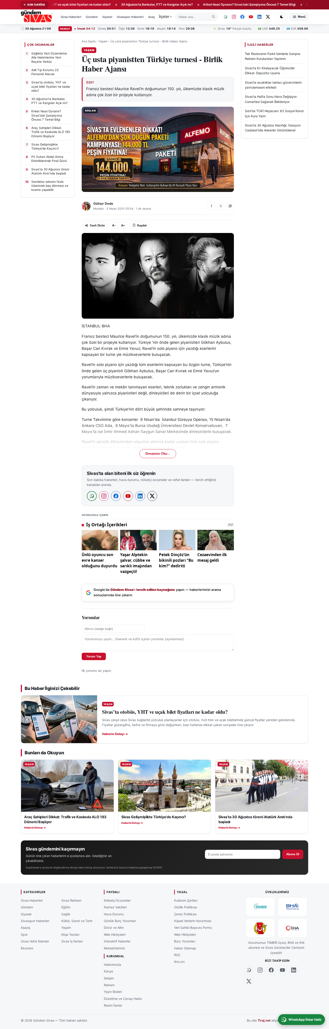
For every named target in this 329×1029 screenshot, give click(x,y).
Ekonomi (27, 948)
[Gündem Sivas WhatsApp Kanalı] (225, 16)
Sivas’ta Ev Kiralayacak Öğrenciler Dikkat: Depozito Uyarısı (270, 70)
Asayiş (152, 17)
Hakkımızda (112, 964)
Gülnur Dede (103, 204)
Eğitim (65, 907)
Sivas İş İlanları (72, 941)
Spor (24, 934)
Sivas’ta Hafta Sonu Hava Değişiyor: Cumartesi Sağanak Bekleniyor (271, 99)
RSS (177, 955)
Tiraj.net (264, 1020)
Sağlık (65, 914)
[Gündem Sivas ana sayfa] (37, 17)
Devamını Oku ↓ (157, 453)
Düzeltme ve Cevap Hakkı (123, 998)
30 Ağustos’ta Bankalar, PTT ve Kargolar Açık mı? (128, 4)
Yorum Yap (93, 656)
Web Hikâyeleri (115, 934)
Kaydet (142, 225)
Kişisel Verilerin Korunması (192, 921)
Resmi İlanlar (113, 1005)
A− (114, 225)
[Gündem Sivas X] (267, 16)
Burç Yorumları (184, 941)
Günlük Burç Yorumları (120, 921)
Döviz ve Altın (114, 927)
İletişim (109, 978)
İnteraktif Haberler (117, 941)
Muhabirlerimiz (114, 948)
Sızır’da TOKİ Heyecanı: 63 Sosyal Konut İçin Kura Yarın (274, 113)
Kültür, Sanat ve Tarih (76, 921)
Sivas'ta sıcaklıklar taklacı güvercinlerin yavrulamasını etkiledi (273, 84)
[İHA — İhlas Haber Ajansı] (292, 928)
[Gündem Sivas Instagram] (233, 16)
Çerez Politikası (185, 914)
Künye (108, 971)
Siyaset (107, 17)
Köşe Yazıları (70, 934)
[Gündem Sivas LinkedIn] (259, 16)
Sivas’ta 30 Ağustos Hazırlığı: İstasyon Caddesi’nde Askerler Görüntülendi (273, 127)
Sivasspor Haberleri (130, 17)
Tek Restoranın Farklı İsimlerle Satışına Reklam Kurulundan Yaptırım (272, 56)
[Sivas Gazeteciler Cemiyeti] (260, 928)
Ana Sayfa (89, 41)
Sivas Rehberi (71, 900)
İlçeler (165, 16)
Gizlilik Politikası (185, 907)
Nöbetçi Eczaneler (117, 900)
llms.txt (179, 962)
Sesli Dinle (97, 225)
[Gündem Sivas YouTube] (250, 16)
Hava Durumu (114, 914)
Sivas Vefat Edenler (35, 941)
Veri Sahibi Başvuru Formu (193, 927)
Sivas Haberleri (71, 17)
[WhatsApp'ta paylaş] (230, 206)
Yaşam (102, 41)
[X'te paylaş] (220, 206)
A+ (123, 225)
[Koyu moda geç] (281, 17)
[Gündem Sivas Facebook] (242, 16)
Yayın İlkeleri (113, 992)
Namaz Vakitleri (115, 907)
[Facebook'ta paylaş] (211, 206)
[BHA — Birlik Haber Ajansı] (292, 906)
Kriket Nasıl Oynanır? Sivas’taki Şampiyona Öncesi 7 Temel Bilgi (221, 4)
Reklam (109, 985)
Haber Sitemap (185, 948)
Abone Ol (292, 854)
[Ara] (213, 16)
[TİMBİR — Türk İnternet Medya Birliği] (260, 906)
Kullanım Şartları (185, 900)
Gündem (92, 17)
